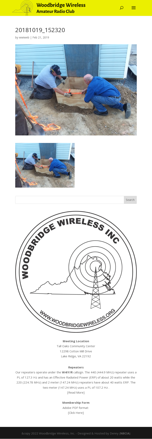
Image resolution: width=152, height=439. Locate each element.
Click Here (76, 413)
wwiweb (24, 37)
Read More (76, 392)
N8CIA (124, 433)
